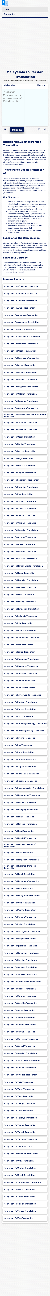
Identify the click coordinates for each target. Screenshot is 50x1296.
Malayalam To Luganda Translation (20, 781)
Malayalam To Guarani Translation (20, 551)
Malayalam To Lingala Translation (20, 766)
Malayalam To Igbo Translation (18, 623)
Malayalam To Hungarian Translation (21, 609)
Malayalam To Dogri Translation (19, 458)
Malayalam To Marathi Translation (20, 838)
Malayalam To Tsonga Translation (20, 1125)
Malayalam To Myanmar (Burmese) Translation (20, 867)
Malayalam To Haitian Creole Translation (23, 566)
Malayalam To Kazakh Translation (20, 680)
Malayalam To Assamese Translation (21, 322)
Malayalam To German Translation (20, 537)
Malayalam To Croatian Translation (21, 430)
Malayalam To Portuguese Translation (22, 931)
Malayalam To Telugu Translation (20, 1103)
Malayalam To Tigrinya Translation (20, 1118)
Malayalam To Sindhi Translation (19, 1017)
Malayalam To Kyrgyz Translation (19, 738)
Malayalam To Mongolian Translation (21, 860)
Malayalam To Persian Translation (20, 917)
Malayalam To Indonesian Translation (22, 637)
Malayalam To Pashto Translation (20, 910)
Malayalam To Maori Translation (19, 831)
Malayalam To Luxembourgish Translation (24, 788)
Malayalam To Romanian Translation (21, 953)
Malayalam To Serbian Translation (20, 996)
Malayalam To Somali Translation (19, 1046)
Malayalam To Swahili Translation (20, 1068)
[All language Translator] (5, 3)
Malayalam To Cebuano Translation (21, 401)
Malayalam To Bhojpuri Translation (20, 372)
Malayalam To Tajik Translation (18, 1082)
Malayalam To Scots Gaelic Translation (22, 982)
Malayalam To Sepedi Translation (20, 989)
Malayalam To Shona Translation (19, 1010)
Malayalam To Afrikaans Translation (21, 286)
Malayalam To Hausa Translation (19, 573)
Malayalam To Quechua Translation (21, 946)
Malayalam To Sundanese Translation (22, 1060)
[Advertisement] (25, 44)
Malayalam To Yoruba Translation (20, 1211)
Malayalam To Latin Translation (19, 752)
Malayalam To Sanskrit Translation (20, 974)
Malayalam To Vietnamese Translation (22, 1182)
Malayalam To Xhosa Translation (19, 1197)
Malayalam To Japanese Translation (21, 659)
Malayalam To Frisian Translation (19, 516)
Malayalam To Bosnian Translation (20, 379)
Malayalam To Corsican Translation (21, 422)
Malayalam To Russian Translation (20, 960)
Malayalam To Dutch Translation (19, 465)
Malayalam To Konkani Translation (20, 702)
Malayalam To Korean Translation (20, 709)
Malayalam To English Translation (20, 473)
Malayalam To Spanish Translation (20, 1053)
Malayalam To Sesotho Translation (20, 1003)
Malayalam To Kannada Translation (21, 673)
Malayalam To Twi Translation (18, 1146)
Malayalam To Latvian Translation (20, 759)
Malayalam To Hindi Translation (19, 594)
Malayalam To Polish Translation (19, 924)
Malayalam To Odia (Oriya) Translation (22, 896)
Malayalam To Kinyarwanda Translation (23, 695)
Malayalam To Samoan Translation (20, 967)
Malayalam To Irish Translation (18, 645)
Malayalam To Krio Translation (18, 716)
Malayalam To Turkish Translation (20, 1132)
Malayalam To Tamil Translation (19, 1096)
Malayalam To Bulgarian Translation (21, 387)
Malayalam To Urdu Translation (19, 1161)
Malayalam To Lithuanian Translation (21, 774)
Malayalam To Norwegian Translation (21, 881)
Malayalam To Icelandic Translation (21, 616)
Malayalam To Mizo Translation (18, 852)
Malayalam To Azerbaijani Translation (22, 336)
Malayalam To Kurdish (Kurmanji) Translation (25, 723)
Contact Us (9, 14)
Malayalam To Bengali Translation (20, 365)
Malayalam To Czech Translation (19, 437)
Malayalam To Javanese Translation (21, 666)
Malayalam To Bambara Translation (21, 344)
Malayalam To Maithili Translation (20, 802)
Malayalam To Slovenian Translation (21, 1039)
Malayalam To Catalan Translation (20, 394)
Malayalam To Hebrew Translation (20, 587)
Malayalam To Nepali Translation (19, 874)
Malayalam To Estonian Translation (21, 487)
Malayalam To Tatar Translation (19, 1089)
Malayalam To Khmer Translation (19, 688)
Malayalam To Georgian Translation (21, 530)
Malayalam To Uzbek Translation (19, 1175)
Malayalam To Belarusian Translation (21, 358)
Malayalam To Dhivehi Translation (20, 451)
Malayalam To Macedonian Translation (22, 795)
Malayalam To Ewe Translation (18, 494)
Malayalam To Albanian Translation (20, 293)
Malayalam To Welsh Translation (19, 1189)
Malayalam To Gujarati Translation (20, 559)
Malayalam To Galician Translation (20, 523)
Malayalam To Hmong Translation (20, 602)
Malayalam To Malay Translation (19, 817)
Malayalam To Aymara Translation (20, 329)
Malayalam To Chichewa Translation (21, 408)
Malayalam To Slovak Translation (19, 1032)
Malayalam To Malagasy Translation (21, 809)
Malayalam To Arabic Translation (19, 308)
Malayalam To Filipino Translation (20, 501)
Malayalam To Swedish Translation (20, 1075)
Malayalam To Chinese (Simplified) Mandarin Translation (25, 415)
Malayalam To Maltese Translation (20, 824)
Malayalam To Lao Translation (18, 745)
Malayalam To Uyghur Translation (20, 1168)
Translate (17, 129)
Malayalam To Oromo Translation (19, 903)
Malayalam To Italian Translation (19, 652)
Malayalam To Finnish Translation (20, 508)
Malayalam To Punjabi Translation (20, 939)
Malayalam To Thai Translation (18, 1111)
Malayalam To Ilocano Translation (20, 630)
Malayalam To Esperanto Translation (21, 480)
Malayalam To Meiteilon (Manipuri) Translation (20, 845)
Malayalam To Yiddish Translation (20, 1204)
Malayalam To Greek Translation (19, 544)
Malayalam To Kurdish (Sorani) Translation (24, 731)
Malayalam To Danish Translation (20, 444)
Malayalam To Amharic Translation (20, 301)
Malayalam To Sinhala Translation (20, 1025)
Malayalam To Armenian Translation (21, 315)
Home (6, 9)
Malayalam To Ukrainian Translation (21, 1154)
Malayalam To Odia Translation (18, 888)
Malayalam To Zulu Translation (18, 1218)
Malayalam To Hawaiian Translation (21, 580)
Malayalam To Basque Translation (20, 351)
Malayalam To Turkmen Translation (21, 1139)
